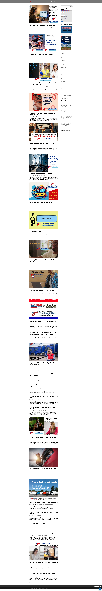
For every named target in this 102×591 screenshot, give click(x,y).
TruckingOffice (32, 27)
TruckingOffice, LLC (36, 588)
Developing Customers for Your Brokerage (42, 25)
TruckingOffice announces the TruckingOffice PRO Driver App (66, 120)
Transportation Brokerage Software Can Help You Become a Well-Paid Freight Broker (42, 333)
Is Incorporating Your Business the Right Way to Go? (43, 396)
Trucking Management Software (66, 95)
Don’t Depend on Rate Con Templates (40, 202)
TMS (54, 1)
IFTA (44, 324)
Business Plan (42, 86)
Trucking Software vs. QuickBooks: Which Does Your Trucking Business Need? (66, 102)
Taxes (45, 324)
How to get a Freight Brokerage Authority (41, 290)
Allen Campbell (32, 377)
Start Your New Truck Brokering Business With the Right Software (43, 83)
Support (67, 1)
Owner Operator (43, 55)
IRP (61, 78)
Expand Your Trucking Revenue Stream (41, 54)
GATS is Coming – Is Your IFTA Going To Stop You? (42, 322)
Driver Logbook (63, 60)
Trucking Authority (47, 55)
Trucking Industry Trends (37, 523)
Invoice (42, 410)
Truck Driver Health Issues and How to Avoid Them (42, 469)
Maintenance (43, 535)
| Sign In (71, 1)
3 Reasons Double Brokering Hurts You (41, 173)
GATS (42, 324)
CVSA (47, 27)
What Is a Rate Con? (35, 231)
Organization (42, 291)
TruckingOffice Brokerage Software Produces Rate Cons (42, 260)
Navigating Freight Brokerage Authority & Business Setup (42, 113)
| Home (51, 1)
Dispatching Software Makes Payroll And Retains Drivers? (41, 363)
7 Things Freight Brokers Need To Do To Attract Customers (43, 438)
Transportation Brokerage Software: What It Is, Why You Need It (43, 374)
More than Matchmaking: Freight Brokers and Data (43, 144)
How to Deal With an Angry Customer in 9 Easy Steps (43, 385)
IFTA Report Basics (63, 110)
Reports (46, 535)
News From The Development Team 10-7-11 (42, 573)
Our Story (61, 1)
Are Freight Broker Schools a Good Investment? (43, 502)
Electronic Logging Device (64, 63)
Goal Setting (62, 71)
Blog (64, 1)
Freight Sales (44, 504)
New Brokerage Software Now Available (41, 534)
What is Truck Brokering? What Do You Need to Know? (43, 563)
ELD (57, 1)
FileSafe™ (62, 64)
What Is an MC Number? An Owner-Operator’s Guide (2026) (66, 117)
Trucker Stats (63, 91)
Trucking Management (44, 232)
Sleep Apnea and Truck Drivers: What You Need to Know (43, 512)
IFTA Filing (62, 75)
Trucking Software (51, 27)
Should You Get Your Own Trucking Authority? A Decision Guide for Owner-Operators (66, 124)
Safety (45, 440)
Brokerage (39, 27)
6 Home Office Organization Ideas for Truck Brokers (42, 408)
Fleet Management (63, 67)
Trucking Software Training (49, 440)
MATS (62, 82)
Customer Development (44, 27)
